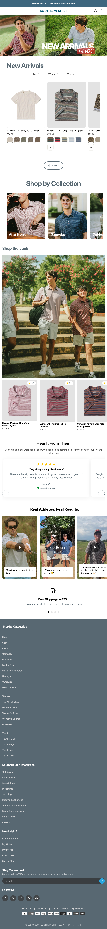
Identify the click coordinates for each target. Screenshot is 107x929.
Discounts (7, 788)
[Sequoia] (50, 139)
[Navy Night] (78, 139)
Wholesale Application (14, 805)
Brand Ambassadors (13, 811)
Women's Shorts (11, 718)
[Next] (101, 493)
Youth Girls (8, 755)
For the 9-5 (8, 665)
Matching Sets (9, 707)
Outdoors (7, 659)
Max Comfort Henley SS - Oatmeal (23, 131)
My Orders (7, 844)
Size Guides (8, 783)
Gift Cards (7, 772)
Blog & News (8, 816)
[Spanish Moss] (24, 139)
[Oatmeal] (10, 139)
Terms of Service (60, 908)
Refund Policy (43, 908)
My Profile (7, 849)
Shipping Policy (77, 908)
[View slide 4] (58, 612)
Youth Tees (8, 750)
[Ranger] (17, 139)
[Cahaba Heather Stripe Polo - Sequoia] (66, 105)
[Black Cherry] (57, 139)
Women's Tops (10, 713)
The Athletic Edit (10, 702)
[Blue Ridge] (64, 139)
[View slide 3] (55, 612)
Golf (4, 642)
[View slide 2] (52, 612)
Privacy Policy (28, 908)
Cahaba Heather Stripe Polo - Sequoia (65, 131)
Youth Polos (8, 738)
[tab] (37, 74)
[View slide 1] (48, 612)
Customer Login (10, 838)
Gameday (7, 653)
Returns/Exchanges (12, 799)
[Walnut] (38, 139)
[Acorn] (98, 139)
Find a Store (8, 777)
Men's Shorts (9, 687)
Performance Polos (12, 670)
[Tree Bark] (31, 139)
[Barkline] (91, 139)
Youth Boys (8, 744)
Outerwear (7, 681)
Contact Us (8, 855)
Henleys (6, 676)
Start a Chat (8, 861)
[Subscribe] (102, 881)
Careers (6, 822)
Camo (5, 648)
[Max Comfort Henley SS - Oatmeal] (26, 105)
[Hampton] (71, 139)
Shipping (7, 794)
